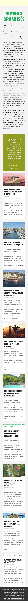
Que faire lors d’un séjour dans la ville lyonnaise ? (12, 524)
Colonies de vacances (9, 397)
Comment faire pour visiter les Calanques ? (13, 243)
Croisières (6, 196)
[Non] (26, 594)
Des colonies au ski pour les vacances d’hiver (14, 140)
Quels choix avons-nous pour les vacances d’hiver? (13, 344)
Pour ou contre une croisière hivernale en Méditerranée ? (13, 191)
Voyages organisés (9, 246)
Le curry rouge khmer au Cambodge (13, 560)
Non (8, 598)
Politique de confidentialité (17, 598)
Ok (4, 598)
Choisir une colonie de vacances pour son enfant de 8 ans (13, 482)
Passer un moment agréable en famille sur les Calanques (13, 293)
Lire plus (14, 165)
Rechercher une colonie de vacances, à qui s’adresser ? (13, 393)
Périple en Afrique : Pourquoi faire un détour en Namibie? (12, 433)
